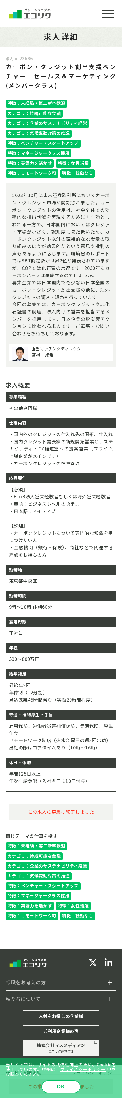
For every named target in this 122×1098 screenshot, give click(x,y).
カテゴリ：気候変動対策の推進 (39, 133)
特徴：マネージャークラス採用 (39, 153)
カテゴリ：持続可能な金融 (34, 113)
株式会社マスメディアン (61, 1048)
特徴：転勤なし (77, 173)
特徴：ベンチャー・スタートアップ (43, 143)
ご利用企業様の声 (61, 1031)
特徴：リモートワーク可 (32, 173)
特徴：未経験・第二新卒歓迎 (36, 103)
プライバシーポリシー (83, 1069)
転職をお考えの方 (26, 982)
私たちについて (23, 998)
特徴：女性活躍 (73, 163)
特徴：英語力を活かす (30, 163)
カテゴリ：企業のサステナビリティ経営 (47, 123)
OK (61, 1086)
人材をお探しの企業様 (61, 1016)
